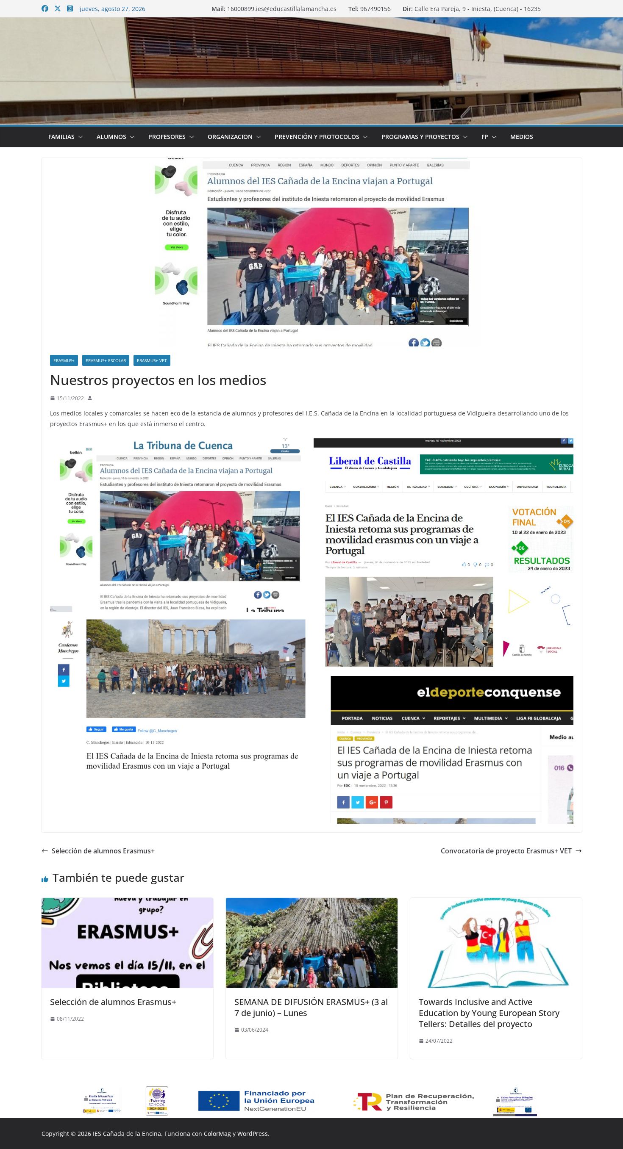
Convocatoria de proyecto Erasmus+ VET (506, 851)
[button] (79, 137)
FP (484, 137)
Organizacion (230, 137)
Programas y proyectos (420, 137)
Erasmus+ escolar (106, 360)
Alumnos (111, 137)
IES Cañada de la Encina (127, 1134)
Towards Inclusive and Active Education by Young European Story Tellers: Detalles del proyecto (489, 1013)
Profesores (167, 137)
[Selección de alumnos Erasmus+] (127, 903)
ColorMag (217, 1134)
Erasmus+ (64, 360)
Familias (61, 137)
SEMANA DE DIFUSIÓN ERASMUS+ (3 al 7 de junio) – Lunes (311, 1007)
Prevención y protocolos (317, 137)
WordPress (252, 1134)
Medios (521, 137)
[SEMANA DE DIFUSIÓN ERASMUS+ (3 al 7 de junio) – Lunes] (312, 903)
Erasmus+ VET (152, 360)
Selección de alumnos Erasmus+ (103, 851)
